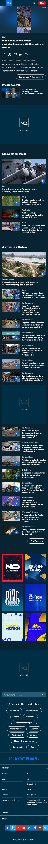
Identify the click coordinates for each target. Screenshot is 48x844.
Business (5, 779)
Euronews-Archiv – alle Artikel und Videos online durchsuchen (36, 802)
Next (4, 784)
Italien (16, 716)
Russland (30, 716)
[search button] (43, 694)
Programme (31, 795)
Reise (4, 789)
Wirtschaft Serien (30, 512)
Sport (24, 290)
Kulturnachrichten (30, 442)
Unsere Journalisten (10, 800)
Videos (5, 795)
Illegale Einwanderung (24, 741)
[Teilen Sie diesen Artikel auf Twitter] (10, 54)
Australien (26, 210)
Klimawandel (17, 747)
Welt (4, 186)
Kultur (28, 789)
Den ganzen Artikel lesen (30, 77)
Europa (5, 773)
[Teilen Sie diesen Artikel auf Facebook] (4, 54)
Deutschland (17, 735)
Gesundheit (31, 784)
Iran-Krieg (14, 710)
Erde (28, 779)
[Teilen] (15, 54)
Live (42, 3)
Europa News (8, 279)
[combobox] (24, 694)
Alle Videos (36, 541)
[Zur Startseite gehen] (9, 3)
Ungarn (33, 735)
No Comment (27, 303)
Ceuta (33, 747)
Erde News (26, 470)
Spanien (34, 729)
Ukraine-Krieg (32, 710)
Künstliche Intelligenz (24, 723)
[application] (24, 19)
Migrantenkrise (16, 729)
